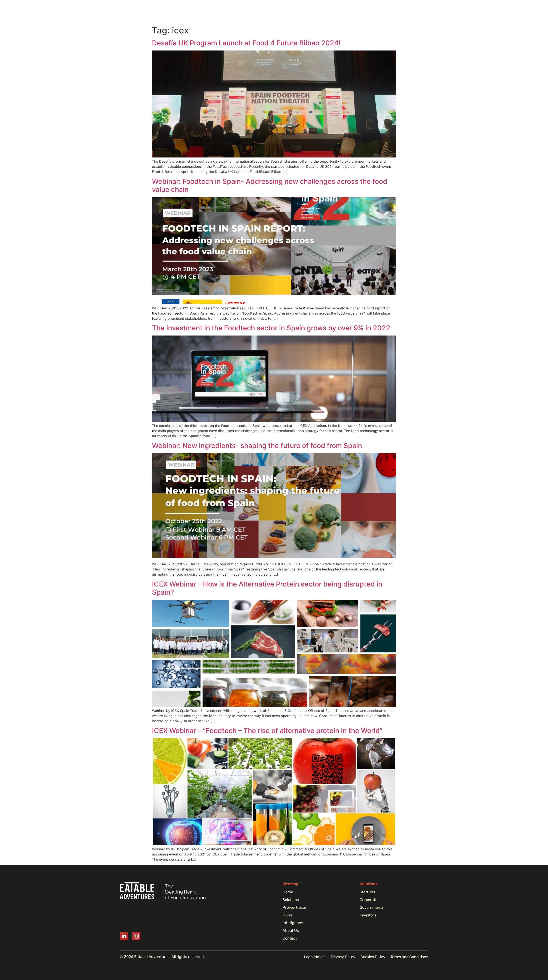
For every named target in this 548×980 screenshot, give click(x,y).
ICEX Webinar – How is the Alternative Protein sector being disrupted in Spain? (267, 588)
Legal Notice (315, 957)
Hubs (342, 12)
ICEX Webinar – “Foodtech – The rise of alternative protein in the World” (267, 730)
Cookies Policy (372, 957)
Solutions (291, 12)
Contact (290, 938)
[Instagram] (136, 936)
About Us (389, 12)
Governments (371, 907)
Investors (368, 915)
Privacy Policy (343, 957)
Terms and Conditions (409, 957)
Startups (367, 892)
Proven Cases (318, 12)
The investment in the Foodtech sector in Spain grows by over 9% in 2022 (271, 328)
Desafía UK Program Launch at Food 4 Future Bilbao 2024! (246, 43)
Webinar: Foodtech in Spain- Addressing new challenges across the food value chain (269, 185)
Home (270, 12)
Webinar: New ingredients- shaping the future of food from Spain (257, 445)
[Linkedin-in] (124, 936)
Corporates (369, 900)
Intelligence (364, 12)
